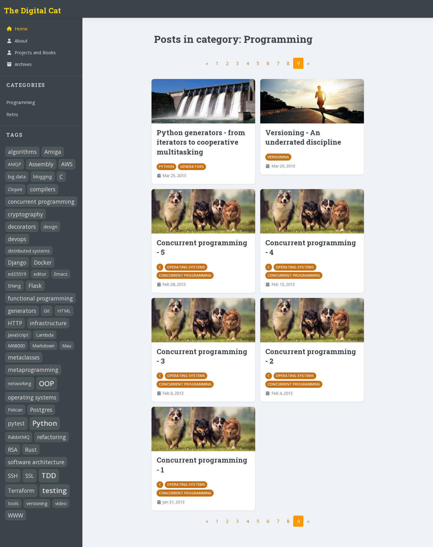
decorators (22, 226)
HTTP (15, 323)
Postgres (41, 409)
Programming (20, 102)
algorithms (22, 151)
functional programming (40, 298)
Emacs (61, 274)
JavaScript (18, 335)
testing (54, 490)
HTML (64, 311)
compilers (42, 189)
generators (22, 310)
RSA (12, 449)
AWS (67, 164)
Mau (66, 346)
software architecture (36, 462)
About (21, 41)
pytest (16, 423)
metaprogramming (33, 369)
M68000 (16, 346)
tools (13, 503)
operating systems (32, 397)
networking (19, 383)
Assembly (41, 164)
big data (17, 177)
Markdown (43, 346)
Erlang (14, 286)
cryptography (25, 214)
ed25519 (17, 274)
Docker (43, 262)
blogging (42, 177)
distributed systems (29, 251)
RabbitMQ (18, 437)
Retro (12, 114)
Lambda (45, 335)
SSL (29, 475)
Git (47, 311)
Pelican (15, 410)
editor (40, 274)
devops (17, 239)
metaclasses (24, 357)
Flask (35, 285)
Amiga (52, 151)
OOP (46, 383)
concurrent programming (41, 201)
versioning (37, 503)
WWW (15, 515)
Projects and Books (35, 52)
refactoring (51, 437)
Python (44, 423)
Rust (31, 449)
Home (21, 29)
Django (17, 262)
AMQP (14, 164)
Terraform (21, 490)
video (61, 503)
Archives (23, 64)
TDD (49, 475)
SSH (13, 475)
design (50, 227)
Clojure (15, 189)
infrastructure (48, 323)
